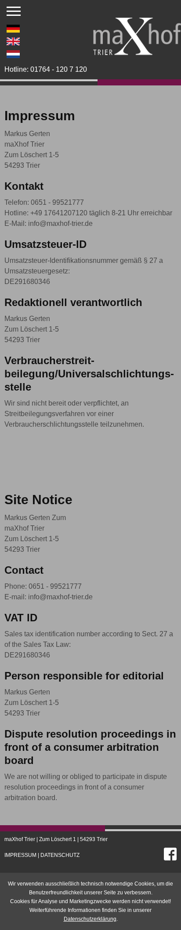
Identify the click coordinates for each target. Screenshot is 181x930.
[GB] (13, 40)
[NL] (13, 53)
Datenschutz (60, 855)
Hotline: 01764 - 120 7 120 (45, 69)
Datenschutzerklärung (90, 919)
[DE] (13, 27)
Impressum (20, 855)
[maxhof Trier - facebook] (170, 852)
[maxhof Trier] (137, 50)
